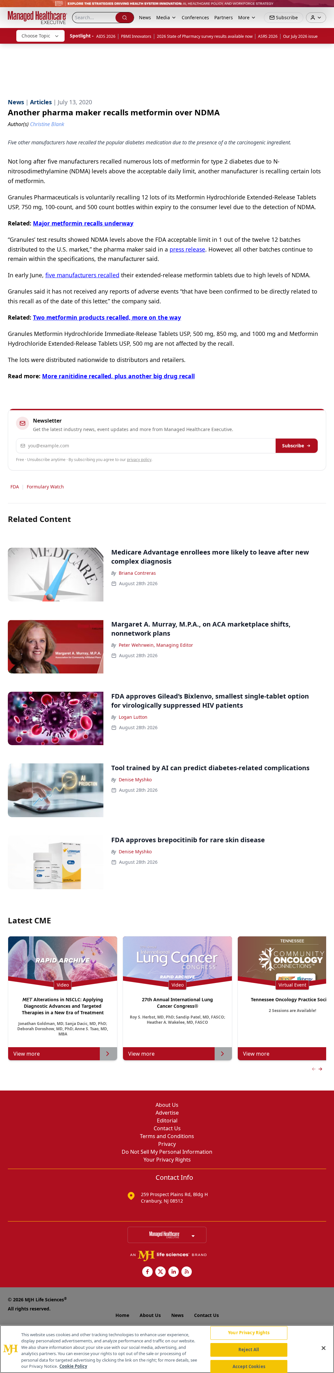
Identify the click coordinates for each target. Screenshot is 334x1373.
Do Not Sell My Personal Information (167, 1151)
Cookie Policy (73, 1366)
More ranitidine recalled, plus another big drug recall (118, 376)
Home (122, 1315)
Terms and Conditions (167, 1136)
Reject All (248, 1349)
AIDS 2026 (105, 36)
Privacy (167, 1144)
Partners (223, 17)
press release (187, 249)
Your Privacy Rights (167, 1159)
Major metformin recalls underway (83, 223)
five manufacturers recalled (82, 275)
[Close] (323, 1348)
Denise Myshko (135, 779)
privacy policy (139, 459)
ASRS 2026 (268, 36)
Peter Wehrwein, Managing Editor (156, 645)
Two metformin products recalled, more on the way (107, 317)
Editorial (167, 1120)
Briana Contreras (137, 573)
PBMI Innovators (136, 36)
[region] (167, 1349)
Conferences (195, 17)
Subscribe (293, 445)
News (145, 17)
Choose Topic (36, 36)
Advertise (167, 1112)
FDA (14, 487)
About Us (167, 1104)
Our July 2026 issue (300, 36)
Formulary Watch (45, 487)
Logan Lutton (133, 717)
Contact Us (167, 1128)
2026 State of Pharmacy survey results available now (204, 36)
